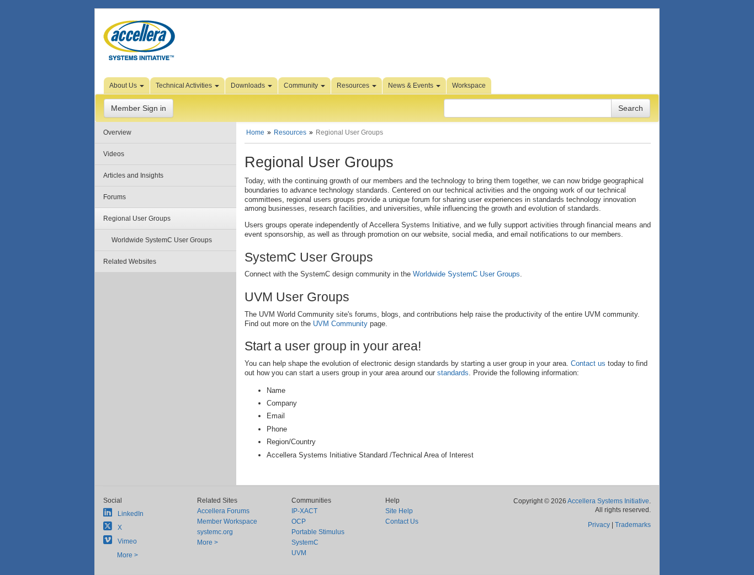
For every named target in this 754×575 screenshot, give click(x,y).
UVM (298, 553)
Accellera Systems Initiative (608, 501)
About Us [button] (124, 85)
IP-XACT (304, 511)
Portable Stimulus (317, 532)
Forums (114, 197)
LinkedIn (131, 514)
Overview (117, 132)
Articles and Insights (133, 175)
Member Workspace (227, 521)
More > (127, 555)
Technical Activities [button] (185, 85)
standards (453, 373)
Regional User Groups (137, 218)
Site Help (399, 511)
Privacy (599, 525)
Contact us (588, 363)
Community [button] (302, 85)
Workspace (469, 85)
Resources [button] (354, 85)
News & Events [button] (411, 85)
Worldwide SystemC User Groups (161, 240)
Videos (113, 154)
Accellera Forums (223, 511)
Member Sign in (138, 108)
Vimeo (127, 541)
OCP (298, 521)
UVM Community (339, 324)
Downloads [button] (249, 85)
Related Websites (129, 261)
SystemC (304, 542)
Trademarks (633, 525)
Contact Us (401, 521)
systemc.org (215, 532)
